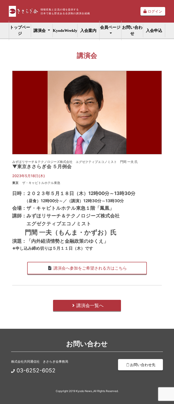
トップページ (20, 30)
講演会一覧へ (90, 305)
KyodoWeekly (65, 30)
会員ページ (110, 27)
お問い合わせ (132, 30)
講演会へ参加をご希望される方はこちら (89, 268)
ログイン (154, 11)
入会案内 (88, 30)
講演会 (40, 30)
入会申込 (154, 30)
